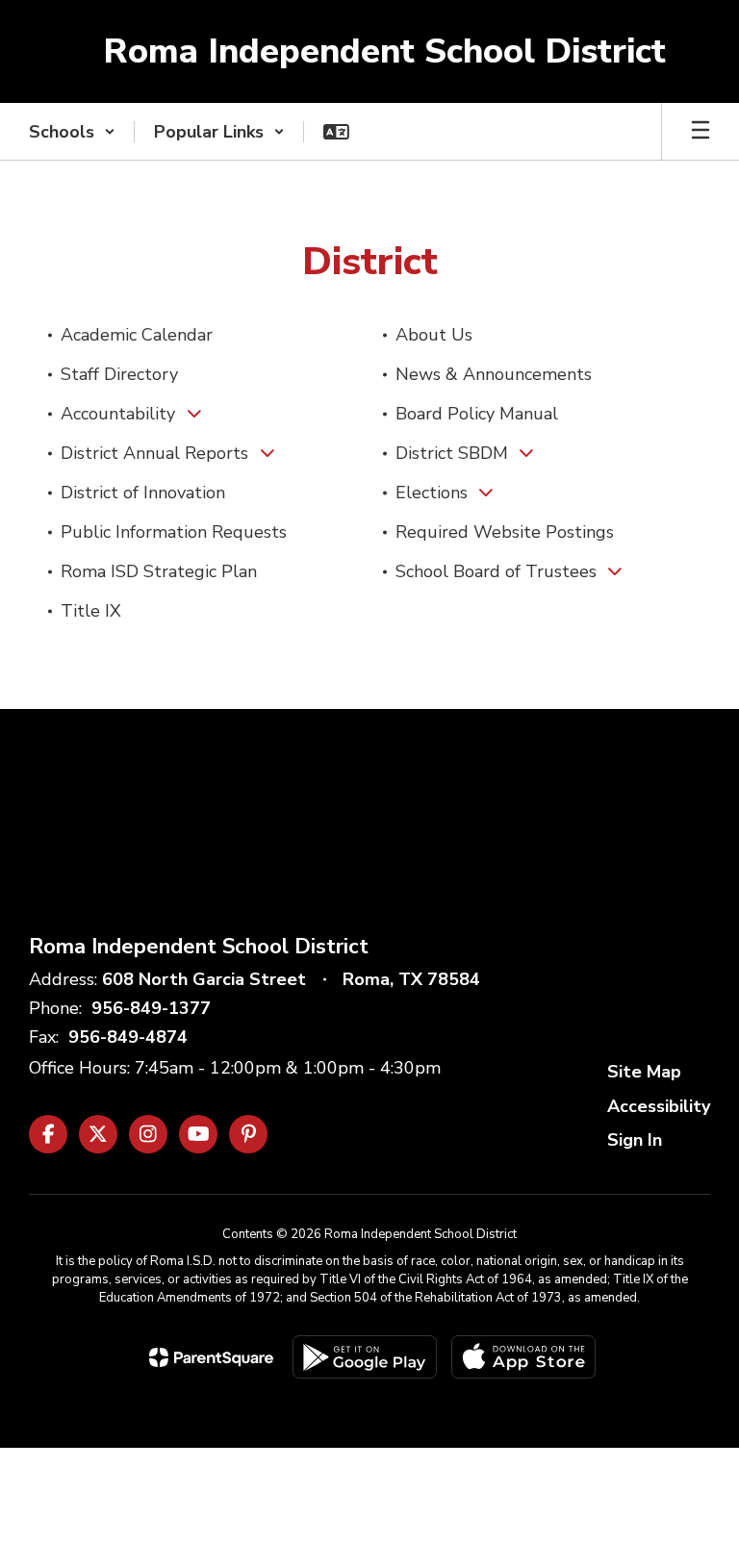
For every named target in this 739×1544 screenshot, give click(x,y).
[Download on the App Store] (523, 1357)
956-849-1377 (151, 1008)
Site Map (644, 1071)
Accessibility (658, 1106)
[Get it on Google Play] (365, 1357)
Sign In (634, 1140)
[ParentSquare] (211, 1357)
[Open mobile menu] (700, 132)
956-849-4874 (128, 1037)
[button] (72, 132)
